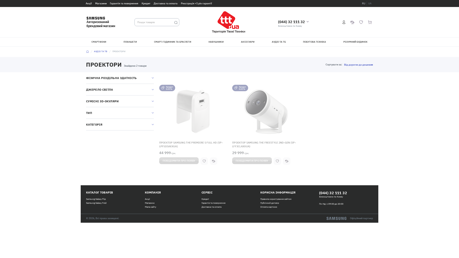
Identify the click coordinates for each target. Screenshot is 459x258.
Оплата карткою (268, 206)
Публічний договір (269, 202)
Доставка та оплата (166, 3)
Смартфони (98, 41)
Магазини (101, 3)
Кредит (146, 3)
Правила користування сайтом (275, 198)
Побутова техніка (314, 41)
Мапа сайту (150, 206)
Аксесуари (247, 41)
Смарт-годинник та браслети (172, 41)
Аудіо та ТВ (100, 51)
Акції (89, 3)
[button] (193, 111)
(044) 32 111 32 (291, 21)
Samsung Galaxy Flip (96, 198)
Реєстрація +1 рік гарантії (196, 3)
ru (363, 3)
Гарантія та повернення (124, 3)
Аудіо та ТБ (279, 41)
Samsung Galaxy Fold (96, 202)
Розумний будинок (355, 41)
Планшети (130, 41)
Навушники (216, 41)
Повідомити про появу (179, 160)
